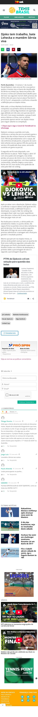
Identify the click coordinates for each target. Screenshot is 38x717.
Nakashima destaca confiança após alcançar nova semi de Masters (29, 512)
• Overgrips (23, 352)
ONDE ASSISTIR (18, 17)
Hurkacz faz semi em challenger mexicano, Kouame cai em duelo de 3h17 (28, 539)
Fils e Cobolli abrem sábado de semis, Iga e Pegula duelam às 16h (29, 553)
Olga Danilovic (20, 319)
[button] (4, 10)
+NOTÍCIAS (31, 17)
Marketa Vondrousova (20, 314)
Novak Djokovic (7, 319)
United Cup (6, 323)
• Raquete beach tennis (27, 350)
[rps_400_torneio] (19, 28)
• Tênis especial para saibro (9, 351)
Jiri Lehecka (6, 314)
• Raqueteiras (6, 354)
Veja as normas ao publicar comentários (16, 359)
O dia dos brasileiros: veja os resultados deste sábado (28, 525)
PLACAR (6, 17)
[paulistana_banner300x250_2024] (19, 596)
